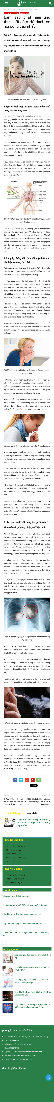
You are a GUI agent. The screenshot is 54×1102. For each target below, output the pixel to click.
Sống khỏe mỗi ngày (14, 882)
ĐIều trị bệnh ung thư (19, 9)
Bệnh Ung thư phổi (13, 854)
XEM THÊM (32, 813)
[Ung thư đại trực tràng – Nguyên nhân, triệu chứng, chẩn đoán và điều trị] (8, 1008)
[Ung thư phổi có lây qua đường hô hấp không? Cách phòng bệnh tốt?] (10, 822)
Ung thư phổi (33, 9)
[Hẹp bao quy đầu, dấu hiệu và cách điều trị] (8, 958)
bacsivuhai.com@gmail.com (21, 1059)
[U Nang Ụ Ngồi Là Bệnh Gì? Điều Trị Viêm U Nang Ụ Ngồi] (8, 983)
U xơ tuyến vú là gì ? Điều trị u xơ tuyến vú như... (25, 905)
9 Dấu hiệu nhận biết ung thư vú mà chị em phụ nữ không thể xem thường (15, 802)
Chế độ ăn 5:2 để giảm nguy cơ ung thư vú (22, 914)
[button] (50, 3)
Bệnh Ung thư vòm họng (16, 857)
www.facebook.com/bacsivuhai (26, 1055)
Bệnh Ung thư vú (13, 861)
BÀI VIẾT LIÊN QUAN (14, 813)
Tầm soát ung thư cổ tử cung (16, 896)
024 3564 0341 (14, 1040)
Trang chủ (6, 9)
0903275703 (14, 1048)
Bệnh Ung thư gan (13, 850)
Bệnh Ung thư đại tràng (15, 846)
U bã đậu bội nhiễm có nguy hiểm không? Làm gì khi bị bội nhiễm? (38, 802)
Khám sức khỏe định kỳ (15, 875)
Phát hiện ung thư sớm (15, 879)
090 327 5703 (25, 1044)
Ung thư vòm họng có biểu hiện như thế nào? (23, 923)
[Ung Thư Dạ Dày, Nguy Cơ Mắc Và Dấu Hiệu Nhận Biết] (8, 996)
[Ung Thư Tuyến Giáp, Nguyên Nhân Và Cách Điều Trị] (8, 971)
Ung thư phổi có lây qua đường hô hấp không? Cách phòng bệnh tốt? (34, 822)
